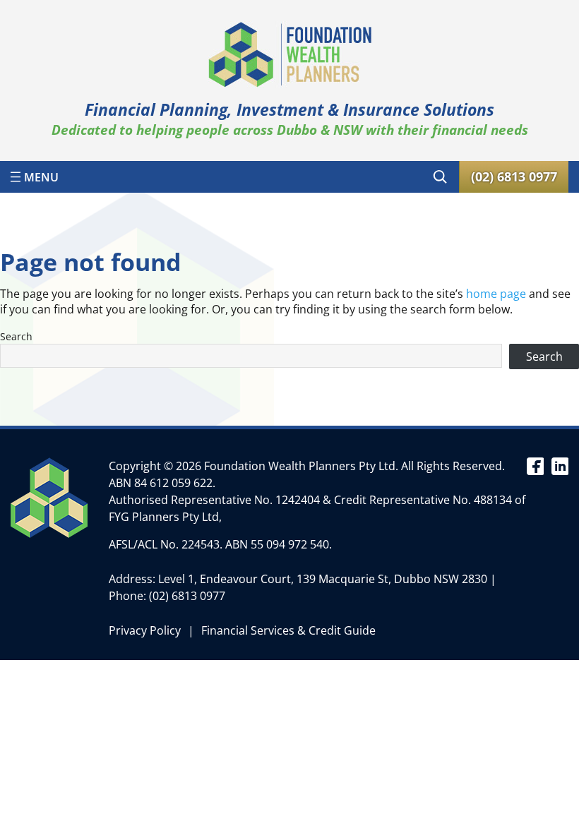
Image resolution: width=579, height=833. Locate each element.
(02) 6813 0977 (187, 596)
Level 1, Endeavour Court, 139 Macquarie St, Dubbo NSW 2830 (322, 579)
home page (496, 293)
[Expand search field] (439, 176)
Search (16, 336)
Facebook (535, 465)
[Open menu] (35, 176)
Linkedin (559, 465)
